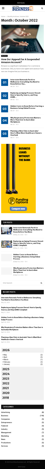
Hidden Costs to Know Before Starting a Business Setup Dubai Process (27, 107)
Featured (4, 426)
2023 (5, 378)
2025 (5, 369)
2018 (5, 397)
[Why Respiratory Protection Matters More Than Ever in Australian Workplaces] (6, 271)
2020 (5, 393)
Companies (5, 419)
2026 (6, 350)
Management (6, 432)
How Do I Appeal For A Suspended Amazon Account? (20, 61)
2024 (6, 374)
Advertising (5, 412)
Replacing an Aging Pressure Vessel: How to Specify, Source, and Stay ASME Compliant (28, 243)
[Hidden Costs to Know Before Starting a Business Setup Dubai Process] (6, 257)
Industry (4, 429)
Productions (6, 443)
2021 (5, 388)
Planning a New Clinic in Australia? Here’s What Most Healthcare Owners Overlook (26, 133)
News (3, 439)
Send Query (21, 3)
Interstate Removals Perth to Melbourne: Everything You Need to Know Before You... (24, 82)
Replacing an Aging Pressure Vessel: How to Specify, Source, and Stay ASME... (25, 95)
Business (4, 55)
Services (4, 446)
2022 (5, 383)
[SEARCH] (41, 283)
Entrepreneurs (6, 422)
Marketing (5, 436)
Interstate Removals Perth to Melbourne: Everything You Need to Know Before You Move (27, 230)
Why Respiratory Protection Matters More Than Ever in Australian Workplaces (25, 120)
